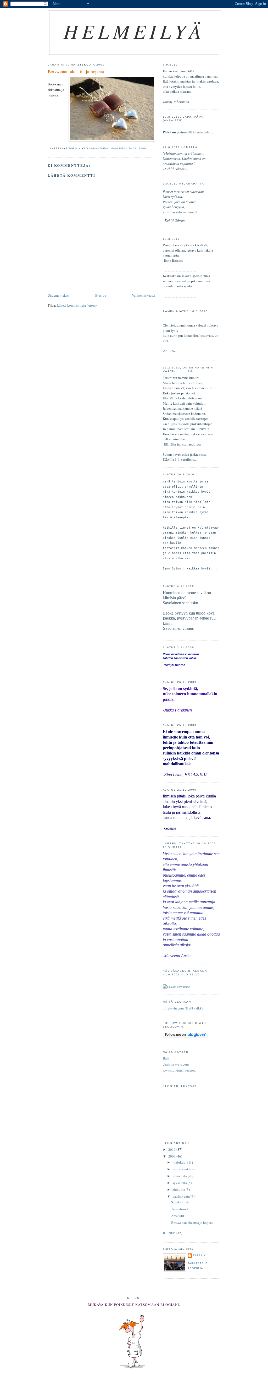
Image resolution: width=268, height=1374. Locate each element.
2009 (172, 1156)
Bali (166, 1058)
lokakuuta (180, 1176)
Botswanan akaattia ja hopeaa (192, 1222)
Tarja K (199, 1255)
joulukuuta (180, 1162)
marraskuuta (181, 1169)
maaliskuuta (181, 1196)
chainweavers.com (176, 1064)
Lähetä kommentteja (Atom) (77, 305)
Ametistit (177, 1215)
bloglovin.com (173, 1008)
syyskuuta (180, 1182)
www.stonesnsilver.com (179, 1070)
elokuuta (179, 1189)
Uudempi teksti (58, 295)
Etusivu (100, 295)
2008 (172, 1232)
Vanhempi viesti (143, 295)
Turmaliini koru (182, 1209)
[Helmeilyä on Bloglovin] (185, 1037)
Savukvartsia (180, 1202)
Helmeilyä (134, 31)
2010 (172, 1149)
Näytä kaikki (194, 1008)
